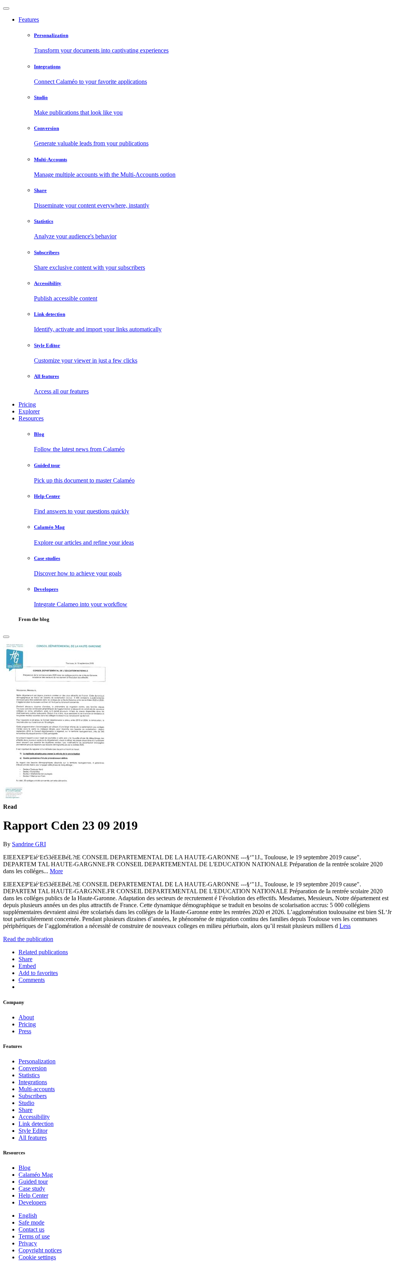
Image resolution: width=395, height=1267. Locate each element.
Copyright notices (40, 1250)
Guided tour (33, 1181)
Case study (32, 1188)
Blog (24, 1167)
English (28, 1215)
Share (25, 1110)
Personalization (37, 1061)
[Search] (6, 637)
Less (345, 926)
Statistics (29, 1075)
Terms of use (34, 1236)
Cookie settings (37, 1257)
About (26, 1017)
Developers (32, 1202)
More (56, 871)
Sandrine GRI (29, 844)
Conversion (33, 1068)
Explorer (29, 411)
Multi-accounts (37, 1089)
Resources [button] (31, 418)
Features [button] (29, 19)
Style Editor (33, 1130)
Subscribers (33, 1096)
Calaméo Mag (36, 1174)
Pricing (27, 404)
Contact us (31, 1229)
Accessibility (34, 1116)
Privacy (28, 1243)
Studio (26, 1103)
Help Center (33, 1195)
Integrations (33, 1082)
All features (33, 1137)
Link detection (36, 1123)
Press (25, 1031)
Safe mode (31, 1222)
